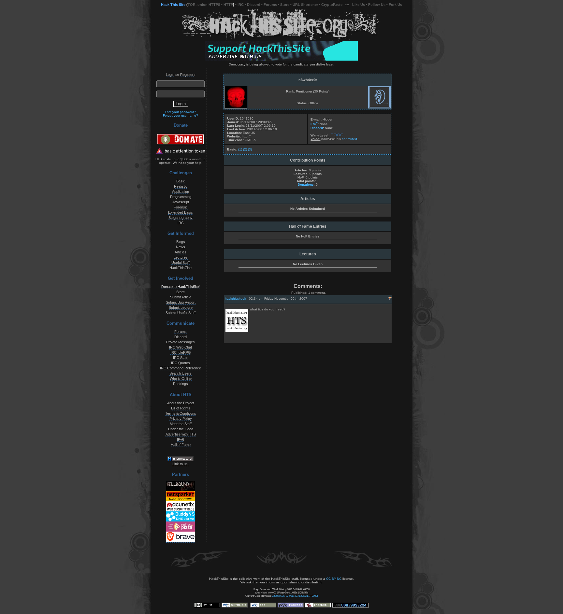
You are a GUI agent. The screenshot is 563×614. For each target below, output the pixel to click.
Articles (180, 252)
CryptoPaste (331, 5)
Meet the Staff (181, 424)
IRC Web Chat (180, 347)
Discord (253, 5)
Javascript (180, 202)
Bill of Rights (180, 408)
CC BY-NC (333, 578)
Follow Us (376, 5)
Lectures (181, 257)
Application (180, 191)
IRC (241, 5)
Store (284, 5)
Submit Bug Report (180, 302)
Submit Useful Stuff (180, 313)
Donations (306, 184)
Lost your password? (180, 112)
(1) (240, 149)
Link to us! (180, 464)
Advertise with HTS (181, 434)
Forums (270, 5)
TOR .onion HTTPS (204, 5)
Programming (180, 197)
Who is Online (181, 378)
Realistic (180, 186)
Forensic (181, 207)
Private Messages (180, 342)
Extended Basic (180, 212)
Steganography (180, 218)
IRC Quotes (180, 363)
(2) (245, 149)
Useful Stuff (180, 262)
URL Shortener (305, 5)
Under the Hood (180, 429)
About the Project (180, 403)
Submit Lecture (181, 307)
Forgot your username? (180, 115)
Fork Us (395, 5)
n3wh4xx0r (307, 80)
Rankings (180, 384)
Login (170, 75)
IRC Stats (180, 358)
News (180, 247)
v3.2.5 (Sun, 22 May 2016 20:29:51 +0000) (295, 595)
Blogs (180, 242)
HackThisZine (180, 268)
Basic (180, 181)
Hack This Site (173, 5)
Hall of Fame (181, 445)
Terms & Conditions (180, 413)
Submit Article (180, 297)
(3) (250, 149)
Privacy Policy (180, 419)
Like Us (358, 5)
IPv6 (180, 439)
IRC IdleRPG (180, 352)
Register (187, 75)
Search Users (180, 373)
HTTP (228, 5)
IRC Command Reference (180, 368)
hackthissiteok (235, 298)
